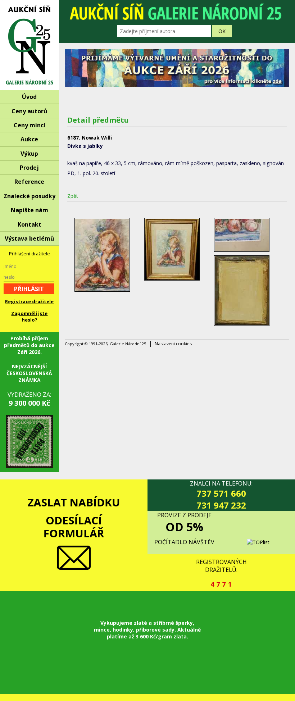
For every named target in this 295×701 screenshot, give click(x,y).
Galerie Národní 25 (29, 45)
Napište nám (29, 210)
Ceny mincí (29, 125)
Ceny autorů (29, 111)
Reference (29, 182)
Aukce (29, 139)
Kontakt (29, 224)
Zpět (72, 195)
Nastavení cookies (173, 344)
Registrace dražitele (29, 301)
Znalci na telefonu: (221, 495)
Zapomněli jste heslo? (29, 316)
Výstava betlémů (29, 238)
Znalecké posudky (29, 196)
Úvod (29, 97)
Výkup (29, 154)
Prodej (29, 168)
